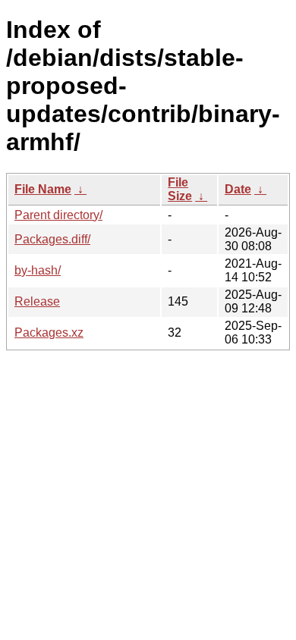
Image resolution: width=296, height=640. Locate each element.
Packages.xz (48, 332)
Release (37, 301)
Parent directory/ (58, 215)
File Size (180, 189)
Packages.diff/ (52, 239)
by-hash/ (37, 270)
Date (238, 189)
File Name (42, 189)
